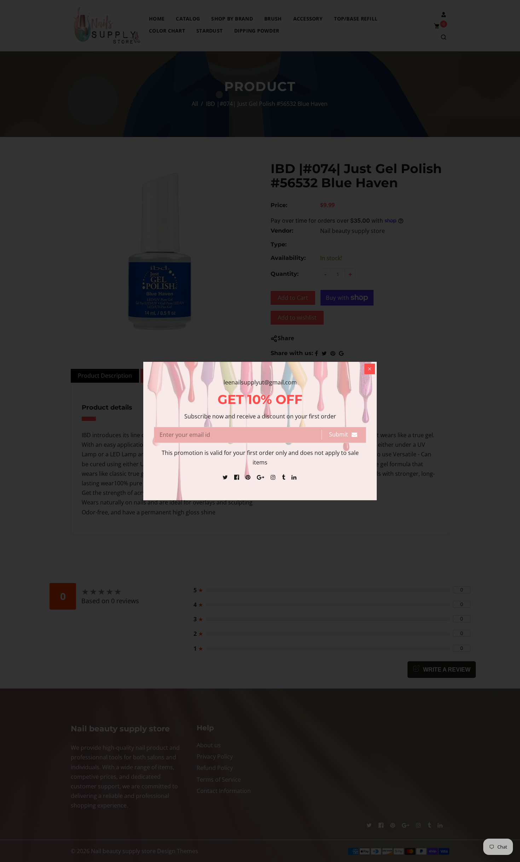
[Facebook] (237, 477)
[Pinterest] (248, 477)
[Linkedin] (294, 477)
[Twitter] (226, 477)
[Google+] (261, 477)
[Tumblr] (284, 477)
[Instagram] (274, 477)
